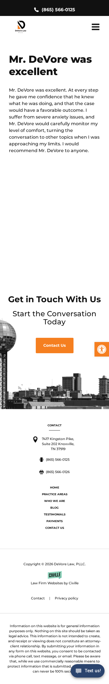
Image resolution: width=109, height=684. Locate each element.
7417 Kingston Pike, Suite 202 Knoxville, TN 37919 (58, 444)
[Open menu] (95, 27)
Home (54, 487)
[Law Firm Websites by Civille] (54, 578)
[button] (101, 349)
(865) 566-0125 (58, 9)
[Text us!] (87, 672)
